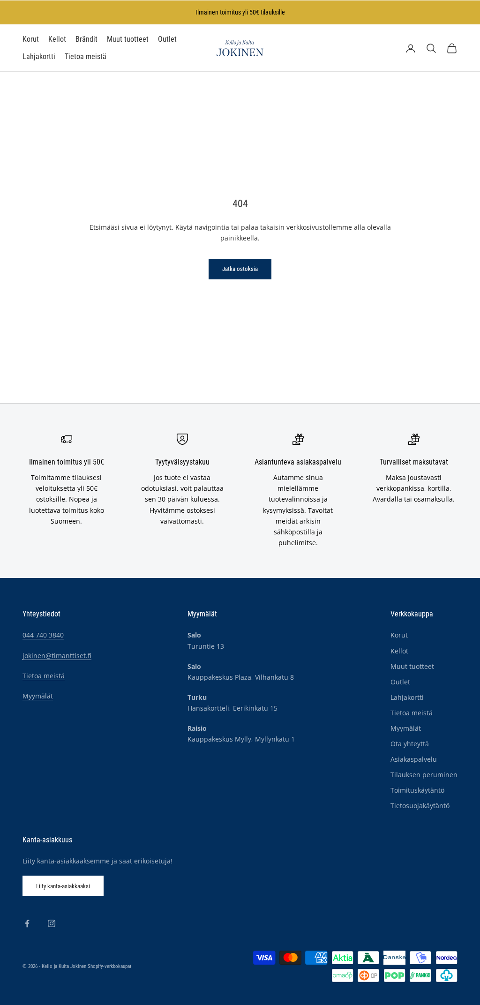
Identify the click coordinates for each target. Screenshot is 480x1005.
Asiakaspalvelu (413, 759)
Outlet (167, 39)
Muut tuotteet (128, 39)
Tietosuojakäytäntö (420, 805)
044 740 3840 (43, 634)
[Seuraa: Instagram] (51, 923)
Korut (30, 39)
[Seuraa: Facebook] (27, 923)
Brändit (86, 39)
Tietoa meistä (85, 56)
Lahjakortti (38, 56)
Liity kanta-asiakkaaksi (63, 886)
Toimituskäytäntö (417, 790)
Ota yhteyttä (409, 743)
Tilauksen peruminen (424, 774)
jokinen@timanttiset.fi (56, 655)
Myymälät (37, 695)
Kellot (57, 39)
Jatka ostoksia (240, 268)
